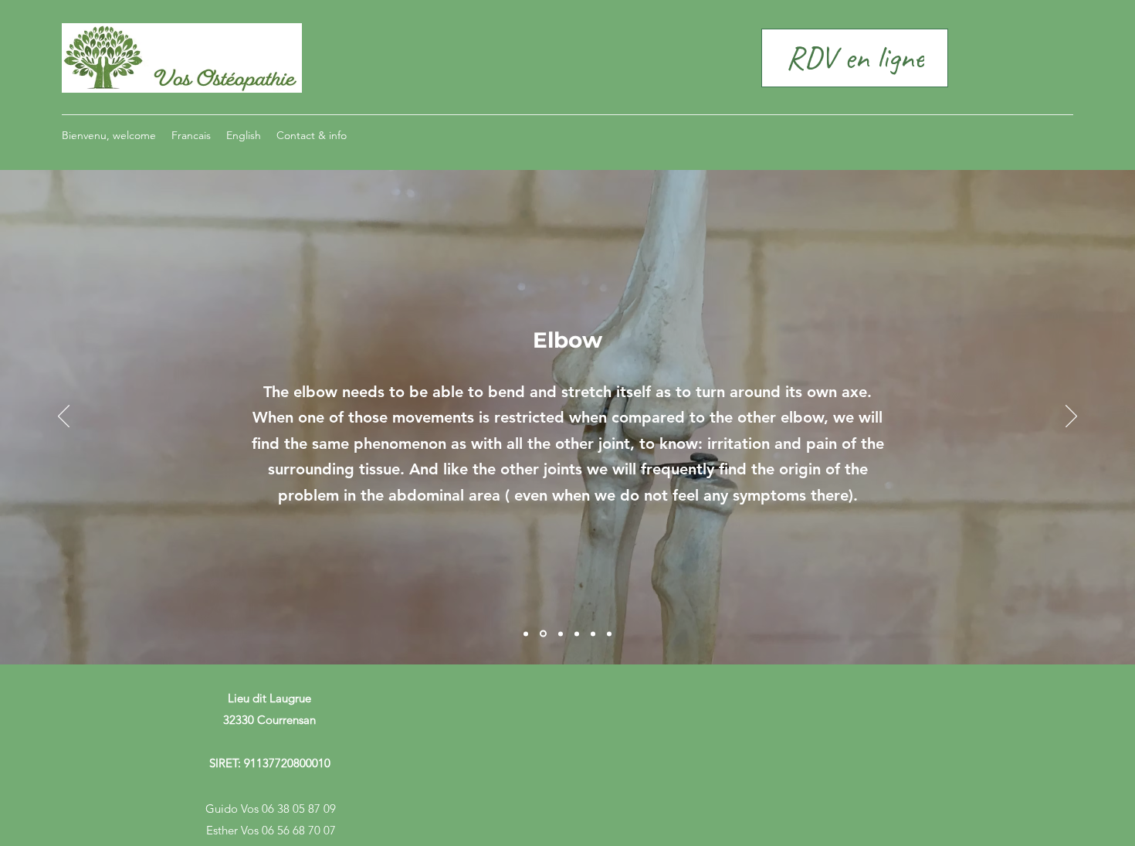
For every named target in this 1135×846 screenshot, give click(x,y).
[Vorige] (63, 417)
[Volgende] (1071, 417)
